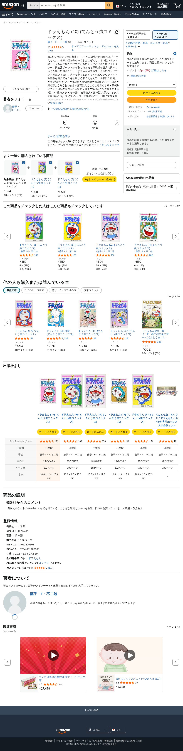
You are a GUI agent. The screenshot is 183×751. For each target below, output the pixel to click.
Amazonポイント (26, 14)
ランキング (94, 14)
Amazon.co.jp (153, 107)
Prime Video (132, 14)
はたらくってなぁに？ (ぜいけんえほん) (137, 678)
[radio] (138, 35)
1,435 (65, 338)
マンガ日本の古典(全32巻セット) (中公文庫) (62, 678)
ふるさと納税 (58, 14)
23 (126, 338)
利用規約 (49, 741)
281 (159, 341)
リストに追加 (136, 165)
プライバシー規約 (64, 741)
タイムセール (149, 14)
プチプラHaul (76, 14)
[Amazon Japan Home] (63, 731)
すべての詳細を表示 (59, 136)
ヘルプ (43, 14)
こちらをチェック (109, 144)
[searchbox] (72, 5)
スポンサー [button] (8, 631)
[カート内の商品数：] (177, 5)
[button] (7, 14)
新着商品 (166, 14)
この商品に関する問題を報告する (70, 109)
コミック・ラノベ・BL (19, 22)
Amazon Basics (112, 14)
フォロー (34, 108)
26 (94, 338)
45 (31, 338)
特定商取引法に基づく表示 (129, 741)
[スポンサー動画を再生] (53, 656)
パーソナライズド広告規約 (89, 741)
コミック (36, 22)
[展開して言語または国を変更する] (125, 6)
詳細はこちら (159, 70)
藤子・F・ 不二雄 (57, 42)
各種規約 (108, 741)
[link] (13, 195)
